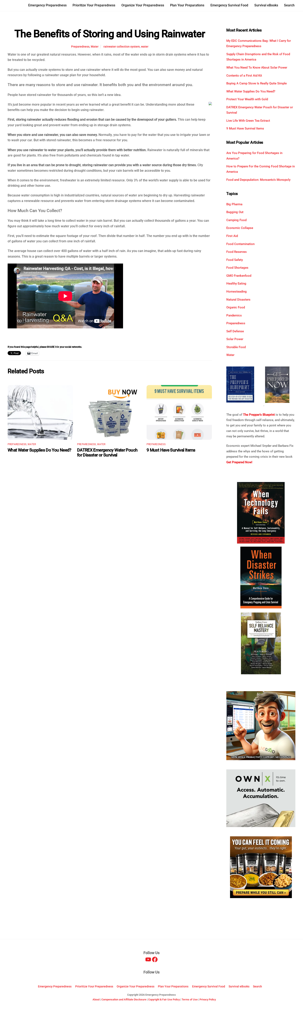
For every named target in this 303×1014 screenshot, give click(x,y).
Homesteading (236, 291)
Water (95, 46)
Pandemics (234, 315)
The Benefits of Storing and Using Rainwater (109, 34)
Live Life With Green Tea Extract (248, 121)
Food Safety (234, 260)
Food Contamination (240, 244)
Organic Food (235, 307)
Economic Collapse (239, 228)
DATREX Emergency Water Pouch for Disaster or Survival (107, 452)
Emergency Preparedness (47, 5)
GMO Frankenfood (238, 276)
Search (289, 5)
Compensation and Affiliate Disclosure (123, 999)
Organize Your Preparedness (142, 5)
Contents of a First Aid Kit (244, 75)
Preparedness (80, 46)
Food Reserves (236, 252)
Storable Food (236, 347)
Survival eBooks (266, 5)
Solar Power (234, 339)
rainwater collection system (121, 46)
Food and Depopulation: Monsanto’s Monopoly (258, 180)
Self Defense (235, 331)
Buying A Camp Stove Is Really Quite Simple (256, 83)
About (96, 999)
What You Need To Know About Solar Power (256, 67)
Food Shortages (237, 268)
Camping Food (236, 220)
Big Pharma (234, 204)
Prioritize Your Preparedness (94, 5)
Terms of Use (190, 999)
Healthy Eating (236, 283)
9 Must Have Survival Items (171, 450)
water (144, 46)
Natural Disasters (238, 299)
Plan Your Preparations (187, 5)
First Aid (232, 236)
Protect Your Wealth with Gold (247, 99)
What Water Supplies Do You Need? (39, 450)
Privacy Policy (208, 999)
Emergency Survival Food (229, 5)
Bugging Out (234, 212)
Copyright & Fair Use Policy (164, 999)
